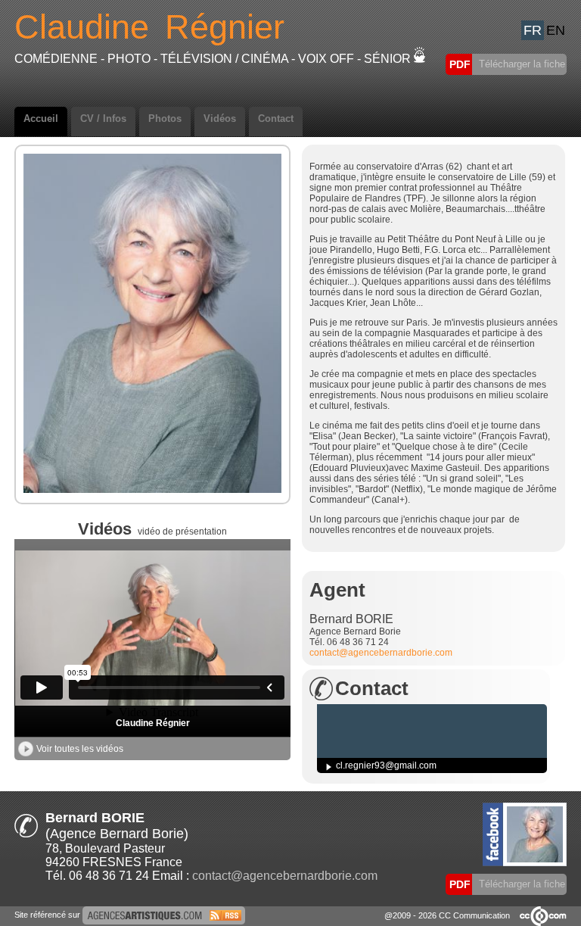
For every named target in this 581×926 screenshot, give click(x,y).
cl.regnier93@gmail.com (386, 765)
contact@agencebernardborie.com (380, 652)
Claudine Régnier (153, 723)
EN (555, 30)
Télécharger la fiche (520, 64)
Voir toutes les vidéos (79, 749)
